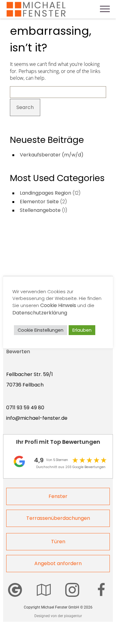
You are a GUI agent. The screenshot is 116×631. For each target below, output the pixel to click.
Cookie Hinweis (58, 305)
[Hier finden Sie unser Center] (44, 590)
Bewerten (18, 351)
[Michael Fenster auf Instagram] (72, 590)
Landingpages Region (45, 192)
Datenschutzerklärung (39, 312)
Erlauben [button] (82, 330)
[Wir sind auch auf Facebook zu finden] (101, 590)
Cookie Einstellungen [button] (40, 330)
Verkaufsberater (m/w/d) (52, 154)
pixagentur (73, 616)
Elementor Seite (39, 201)
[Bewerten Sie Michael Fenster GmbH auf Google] (15, 590)
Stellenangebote (40, 210)
